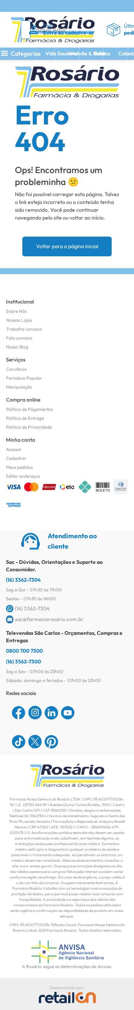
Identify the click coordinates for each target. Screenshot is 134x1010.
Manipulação (19, 387)
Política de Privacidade (29, 427)
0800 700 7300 (24, 650)
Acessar (14, 449)
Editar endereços (23, 476)
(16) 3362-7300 (23, 661)
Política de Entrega (25, 418)
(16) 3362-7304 (23, 580)
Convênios (16, 369)
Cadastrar (16, 458)
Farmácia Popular (24, 378)
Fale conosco (19, 338)
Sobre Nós (16, 311)
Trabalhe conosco (24, 329)
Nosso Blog (17, 347)
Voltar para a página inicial (67, 246)
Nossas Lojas (19, 320)
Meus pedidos (19, 467)
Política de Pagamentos (29, 409)
